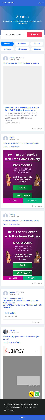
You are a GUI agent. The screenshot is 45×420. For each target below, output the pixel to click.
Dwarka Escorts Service (11, 147)
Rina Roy (12, 57)
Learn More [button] (9, 410)
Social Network (8, 3)
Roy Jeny (12, 292)
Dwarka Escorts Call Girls (11, 342)
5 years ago (12, 333)
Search (35, 34)
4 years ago (12, 59)
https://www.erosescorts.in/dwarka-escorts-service (21, 63)
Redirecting (10, 313)
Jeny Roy (12, 331)
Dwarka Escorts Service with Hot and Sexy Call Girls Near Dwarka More (22, 108)
